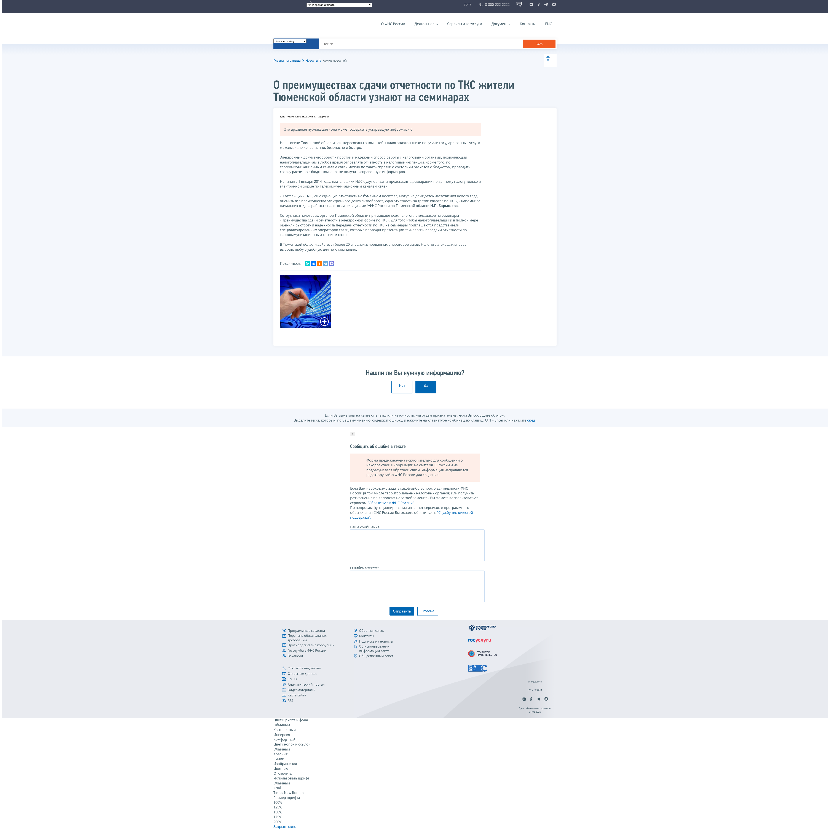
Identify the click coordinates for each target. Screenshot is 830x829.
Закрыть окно (284, 826)
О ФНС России (393, 23)
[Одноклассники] (319, 263)
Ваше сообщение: (365, 527)
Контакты (528, 23)
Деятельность (426, 23)
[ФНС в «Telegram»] (546, 4)
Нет (402, 385)
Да (426, 385)
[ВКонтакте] (313, 263)
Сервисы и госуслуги (464, 23)
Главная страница (287, 60)
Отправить (402, 611)
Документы (501, 23)
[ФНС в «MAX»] (553, 4)
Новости (312, 60)
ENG (548, 23)
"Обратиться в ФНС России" (390, 502)
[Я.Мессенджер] (307, 263)
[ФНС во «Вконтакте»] (531, 4)
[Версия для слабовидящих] (468, 4)
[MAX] (331, 263)
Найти (539, 44)
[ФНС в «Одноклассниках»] (538, 4)
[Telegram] (325, 263)
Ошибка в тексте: (364, 568)
